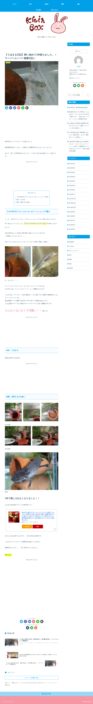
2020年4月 (72, 181)
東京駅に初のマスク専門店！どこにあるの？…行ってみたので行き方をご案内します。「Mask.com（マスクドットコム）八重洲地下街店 (79, 115)
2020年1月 (72, 194)
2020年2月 (72, 190)
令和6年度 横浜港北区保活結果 (78, 107)
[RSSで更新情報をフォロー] (35, 627)
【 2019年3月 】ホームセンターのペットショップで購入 (32, 197)
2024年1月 (72, 163)
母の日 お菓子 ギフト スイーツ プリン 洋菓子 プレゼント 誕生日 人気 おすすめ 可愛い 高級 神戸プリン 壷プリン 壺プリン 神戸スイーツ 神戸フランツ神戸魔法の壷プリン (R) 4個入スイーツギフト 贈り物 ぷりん (38, 516)
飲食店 (71, 268)
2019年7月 (72, 220)
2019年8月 (72, 216)
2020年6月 (72, 172)
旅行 (70, 255)
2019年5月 (72, 229)
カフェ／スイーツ (74, 250)
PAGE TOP (47, 694)
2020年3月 (72, 185)
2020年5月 (72, 176)
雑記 (70, 264)
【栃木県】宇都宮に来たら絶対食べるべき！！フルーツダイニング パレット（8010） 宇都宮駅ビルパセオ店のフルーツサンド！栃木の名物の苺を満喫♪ (79, 146)
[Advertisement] (31, 45)
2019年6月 (72, 225)
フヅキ (78, 66)
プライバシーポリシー (8, 701)
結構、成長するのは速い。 (24, 202)
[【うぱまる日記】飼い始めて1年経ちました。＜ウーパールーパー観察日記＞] (14, 107)
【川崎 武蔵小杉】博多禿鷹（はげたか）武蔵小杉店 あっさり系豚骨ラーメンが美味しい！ (78, 135)
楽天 (38, 526)
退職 (70, 259)
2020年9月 (72, 168)
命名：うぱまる (20, 199)
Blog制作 (71, 242)
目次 (29, 193)
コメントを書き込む (31, 678)
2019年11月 (72, 203)
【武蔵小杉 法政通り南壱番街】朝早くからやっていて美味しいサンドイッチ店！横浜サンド (79, 126)
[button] (88, 95)
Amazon (27, 526)
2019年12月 (72, 198)
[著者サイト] (27, 627)
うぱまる (9, 554)
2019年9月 (72, 212)
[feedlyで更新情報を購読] (31, 627)
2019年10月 (72, 207)
